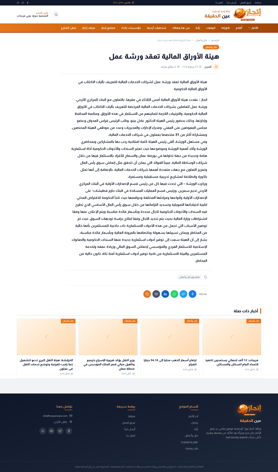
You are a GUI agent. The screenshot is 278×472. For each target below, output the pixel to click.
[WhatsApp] (174, 294)
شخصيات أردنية (156, 28)
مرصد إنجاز (88, 28)
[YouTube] (18, 3)
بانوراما (225, 28)
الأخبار (254, 28)
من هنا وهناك (181, 28)
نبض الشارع (68, 28)
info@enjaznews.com (55, 415)
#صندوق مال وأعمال (189, 277)
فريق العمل (245, 2)
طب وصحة (192, 448)
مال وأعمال (201, 40)
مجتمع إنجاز (108, 28)
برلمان (194, 422)
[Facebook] (27, 3)
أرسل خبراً (231, 2)
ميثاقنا (258, 2)
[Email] (156, 294)
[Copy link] (147, 294)
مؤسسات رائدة (131, 28)
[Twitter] (23, 3)
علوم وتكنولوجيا (189, 441)
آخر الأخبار (193, 416)
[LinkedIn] (165, 294)
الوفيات (210, 28)
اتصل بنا (219, 2)
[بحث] (56, 14)
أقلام (239, 28)
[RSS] (42, 431)
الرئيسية (215, 40)
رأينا (198, 28)
